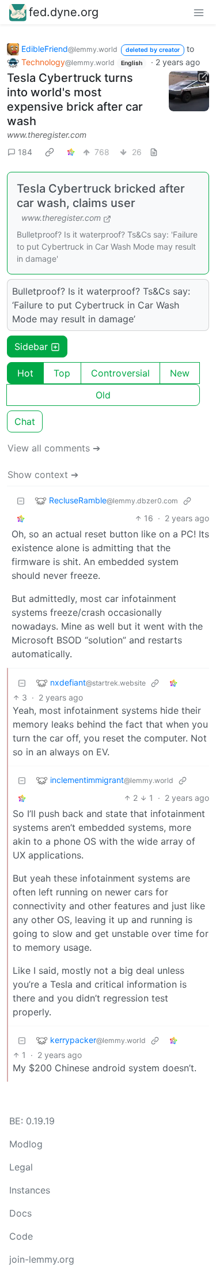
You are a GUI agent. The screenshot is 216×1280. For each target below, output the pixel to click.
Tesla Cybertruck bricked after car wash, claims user (101, 196)
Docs (20, 1213)
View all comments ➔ (53, 448)
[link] (49, 152)
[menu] (199, 12)
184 (25, 152)
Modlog (26, 1144)
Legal (21, 1167)
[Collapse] (21, 500)
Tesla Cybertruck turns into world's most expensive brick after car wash (75, 99)
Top (62, 373)
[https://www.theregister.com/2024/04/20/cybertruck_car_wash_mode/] (189, 91)
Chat (24, 421)
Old (103, 395)
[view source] (154, 152)
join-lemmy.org (41, 1259)
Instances (29, 1190)
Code (21, 1236)
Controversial (120, 373)
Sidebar (31, 346)
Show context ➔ (42, 474)
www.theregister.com (46, 135)
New (180, 373)
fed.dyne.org (63, 12)
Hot (25, 373)
